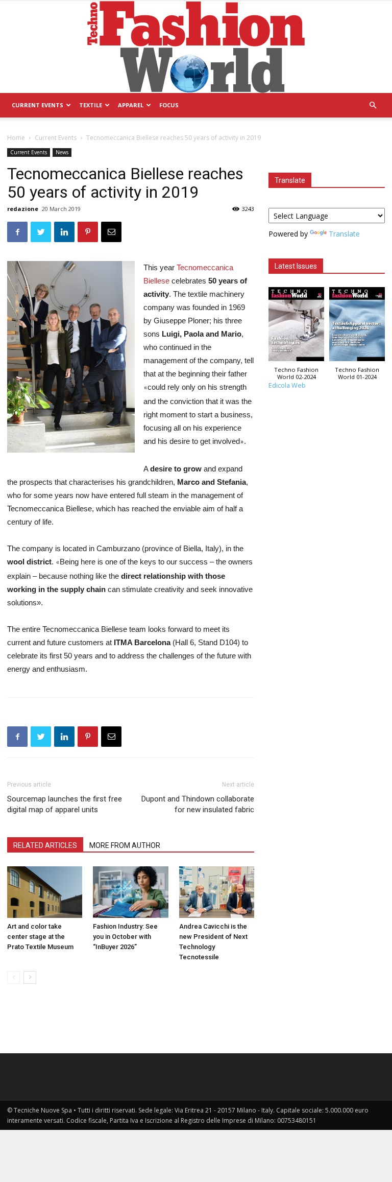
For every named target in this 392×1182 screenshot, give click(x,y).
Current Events (37, 105)
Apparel (130, 105)
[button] (372, 105)
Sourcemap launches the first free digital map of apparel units (64, 804)
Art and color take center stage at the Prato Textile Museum (40, 937)
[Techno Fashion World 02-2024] (296, 326)
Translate (344, 234)
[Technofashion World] (196, 47)
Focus (169, 105)
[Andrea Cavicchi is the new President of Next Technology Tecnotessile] (216, 892)
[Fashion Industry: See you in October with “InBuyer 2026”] (130, 892)
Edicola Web (287, 385)
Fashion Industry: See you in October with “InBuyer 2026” (125, 937)
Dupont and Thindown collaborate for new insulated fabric (197, 804)
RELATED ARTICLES (45, 845)
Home (16, 137)
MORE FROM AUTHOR (124, 845)
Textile (90, 105)
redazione (22, 208)
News (62, 152)
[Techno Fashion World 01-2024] (357, 326)
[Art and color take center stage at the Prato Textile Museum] (44, 892)
